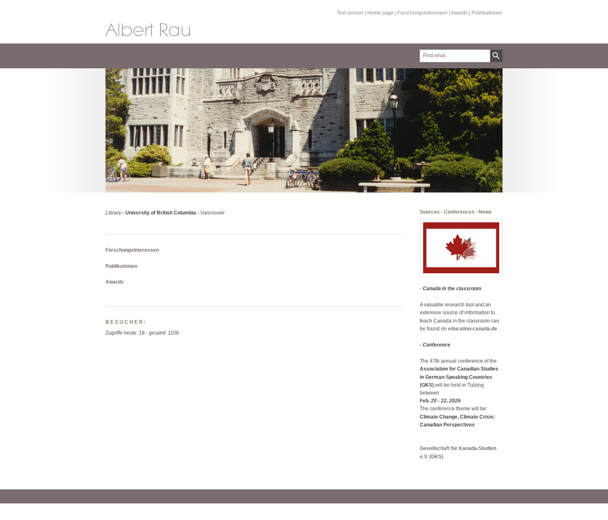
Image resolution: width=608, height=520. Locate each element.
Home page (380, 13)
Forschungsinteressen (422, 13)
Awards (459, 13)
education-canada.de (472, 329)
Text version (350, 13)
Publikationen (487, 13)
